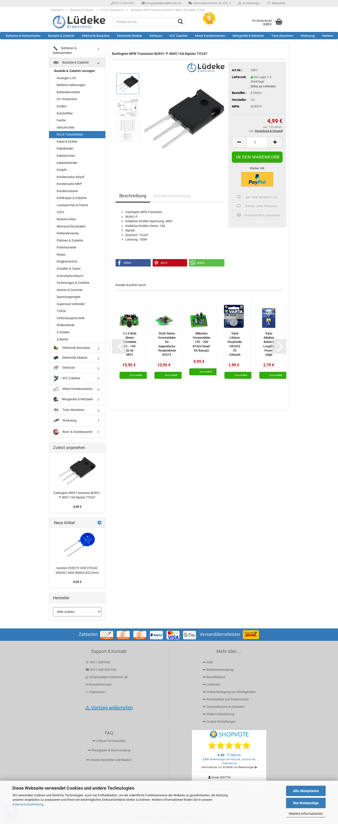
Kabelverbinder (67, 163)
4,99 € (77, 507)
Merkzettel (277, 3)
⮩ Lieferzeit (211, 684)
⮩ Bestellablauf (214, 677)
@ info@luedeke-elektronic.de (106, 677)
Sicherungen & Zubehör (73, 283)
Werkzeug (308, 36)
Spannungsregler (68, 297)
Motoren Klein (66, 219)
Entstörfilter (65, 113)
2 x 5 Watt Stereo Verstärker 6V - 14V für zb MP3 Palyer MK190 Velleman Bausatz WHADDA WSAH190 (129, 344)
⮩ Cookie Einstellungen (219, 721)
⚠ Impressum (95, 692)
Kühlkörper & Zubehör (72, 198)
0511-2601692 (124, 3)
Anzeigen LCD (66, 78)
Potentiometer (66, 247)
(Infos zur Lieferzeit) (263, 86)
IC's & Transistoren (70, 134)
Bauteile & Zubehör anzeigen (74, 71)
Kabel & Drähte (67, 141)
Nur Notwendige (306, 803)
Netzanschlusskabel (71, 226)
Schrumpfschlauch (70, 276)
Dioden (62, 106)
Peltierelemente (68, 233)
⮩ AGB (208, 662)
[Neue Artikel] (99, 523)
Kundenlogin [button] (250, 3)
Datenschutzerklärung (27, 804)
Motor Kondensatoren (210, 36)
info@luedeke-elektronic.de (163, 3)
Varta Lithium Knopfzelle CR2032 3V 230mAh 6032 (235, 344)
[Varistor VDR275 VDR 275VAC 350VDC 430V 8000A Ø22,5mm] (77, 546)
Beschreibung (132, 195)
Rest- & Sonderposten (77, 432)
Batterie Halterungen (71, 85)
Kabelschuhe (66, 155)
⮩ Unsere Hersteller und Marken (109, 760)
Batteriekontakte (68, 92)
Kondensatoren (67, 191)
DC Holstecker (67, 99)
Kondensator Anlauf (70, 177)
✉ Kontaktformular (98, 684)
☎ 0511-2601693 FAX (101, 669)
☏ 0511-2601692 (97, 662)
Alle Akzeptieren (306, 791)
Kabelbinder (65, 148)
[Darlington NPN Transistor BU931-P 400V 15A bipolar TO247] (184, 118)
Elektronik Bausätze (96, 36)
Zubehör (62, 339)
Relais (61, 254)
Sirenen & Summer (70, 290)
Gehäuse (155, 36)
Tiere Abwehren (282, 36)
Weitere (327, 36)
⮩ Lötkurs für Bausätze (108, 741)
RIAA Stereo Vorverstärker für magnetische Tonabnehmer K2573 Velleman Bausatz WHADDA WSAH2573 (167, 344)
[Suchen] (180, 22)
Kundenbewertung (172, 195)
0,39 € (77, 582)
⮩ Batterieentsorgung (218, 669)
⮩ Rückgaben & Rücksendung (109, 750)
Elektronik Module (129, 36)
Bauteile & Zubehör (61, 36)
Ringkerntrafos (67, 261)
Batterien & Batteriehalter (23, 36)
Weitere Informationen (306, 814)
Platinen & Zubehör (70, 240)
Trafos (61, 311)
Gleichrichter (65, 127)
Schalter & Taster (69, 268)
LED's (60, 212)
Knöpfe (62, 170)
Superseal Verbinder (71, 304)
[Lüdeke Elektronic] (79, 22)
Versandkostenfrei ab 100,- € (211, 3)
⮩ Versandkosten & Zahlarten (224, 707)
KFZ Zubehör (178, 36)
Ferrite (61, 120)
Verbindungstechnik (71, 318)
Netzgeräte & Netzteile (248, 36)
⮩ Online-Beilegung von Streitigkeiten (229, 692)
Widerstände (65, 325)
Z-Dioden (63, 332)
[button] (239, 142)
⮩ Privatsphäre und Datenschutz (226, 699)
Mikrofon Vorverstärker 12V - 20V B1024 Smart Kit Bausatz (201, 342)
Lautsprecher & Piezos (72, 205)
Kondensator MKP (69, 184)
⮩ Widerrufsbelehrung (218, 714)
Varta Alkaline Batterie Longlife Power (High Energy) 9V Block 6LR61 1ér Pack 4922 (269, 344)
